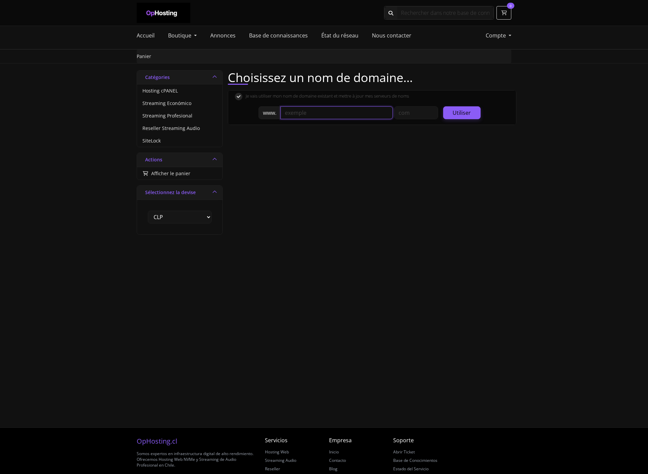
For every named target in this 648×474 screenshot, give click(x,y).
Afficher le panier (169, 173)
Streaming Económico (166, 103)
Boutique (180, 35)
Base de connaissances (278, 35)
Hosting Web (277, 451)
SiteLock (151, 140)
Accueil (146, 35)
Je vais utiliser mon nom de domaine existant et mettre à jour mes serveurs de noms (327, 96)
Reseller (272, 468)
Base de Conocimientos (415, 460)
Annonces (223, 35)
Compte (496, 35)
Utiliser (462, 112)
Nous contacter (391, 35)
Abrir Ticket (404, 451)
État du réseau (339, 35)
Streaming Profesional (167, 115)
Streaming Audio (280, 460)
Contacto (337, 460)
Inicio (334, 451)
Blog (333, 468)
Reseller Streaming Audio (171, 128)
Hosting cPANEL (160, 90)
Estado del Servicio (411, 468)
